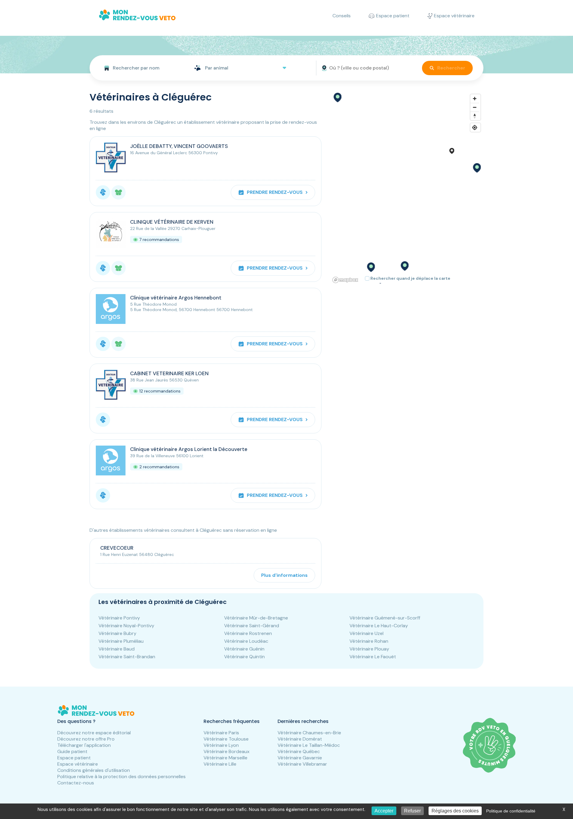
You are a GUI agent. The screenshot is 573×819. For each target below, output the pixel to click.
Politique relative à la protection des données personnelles (121, 776)
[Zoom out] (474, 107)
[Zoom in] (474, 98)
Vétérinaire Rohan (368, 641)
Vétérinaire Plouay (369, 649)
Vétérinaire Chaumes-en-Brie (309, 733)
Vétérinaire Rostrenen (248, 633)
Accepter (384, 810)
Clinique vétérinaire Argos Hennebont (175, 297)
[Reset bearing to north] (474, 116)
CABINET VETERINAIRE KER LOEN (169, 373)
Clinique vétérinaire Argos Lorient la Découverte (188, 449)
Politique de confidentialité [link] (510, 811)
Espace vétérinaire (77, 764)
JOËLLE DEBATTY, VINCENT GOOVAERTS (179, 146)
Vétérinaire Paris (221, 733)
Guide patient (72, 751)
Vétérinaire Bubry (117, 633)
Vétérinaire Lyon (221, 745)
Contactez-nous (75, 783)
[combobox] (139, 68)
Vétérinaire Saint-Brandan (126, 656)
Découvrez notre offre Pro (86, 739)
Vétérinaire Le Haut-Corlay (378, 625)
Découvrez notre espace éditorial (94, 733)
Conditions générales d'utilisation (93, 770)
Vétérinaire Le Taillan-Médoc (309, 745)
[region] (406, 188)
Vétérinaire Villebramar (302, 764)
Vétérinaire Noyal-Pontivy (126, 625)
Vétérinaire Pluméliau (121, 641)
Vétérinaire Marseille (225, 758)
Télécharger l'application (84, 745)
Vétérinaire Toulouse (226, 739)
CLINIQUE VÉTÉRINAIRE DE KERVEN (171, 222)
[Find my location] (474, 127)
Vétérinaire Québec (299, 751)
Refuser (412, 810)
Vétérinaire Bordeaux (226, 751)
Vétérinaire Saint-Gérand (251, 625)
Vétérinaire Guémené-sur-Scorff (384, 618)
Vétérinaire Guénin (244, 649)
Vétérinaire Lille (220, 764)
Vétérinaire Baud (116, 649)
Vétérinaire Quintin (244, 656)
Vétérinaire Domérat (300, 739)
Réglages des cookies (455, 810)
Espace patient (74, 758)
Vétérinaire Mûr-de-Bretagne (256, 618)
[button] (476, 168)
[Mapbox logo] (345, 279)
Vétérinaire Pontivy (119, 618)
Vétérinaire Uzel (366, 633)
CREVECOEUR (116, 548)
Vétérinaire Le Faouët (372, 656)
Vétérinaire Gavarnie (300, 758)
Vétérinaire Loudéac (246, 641)
